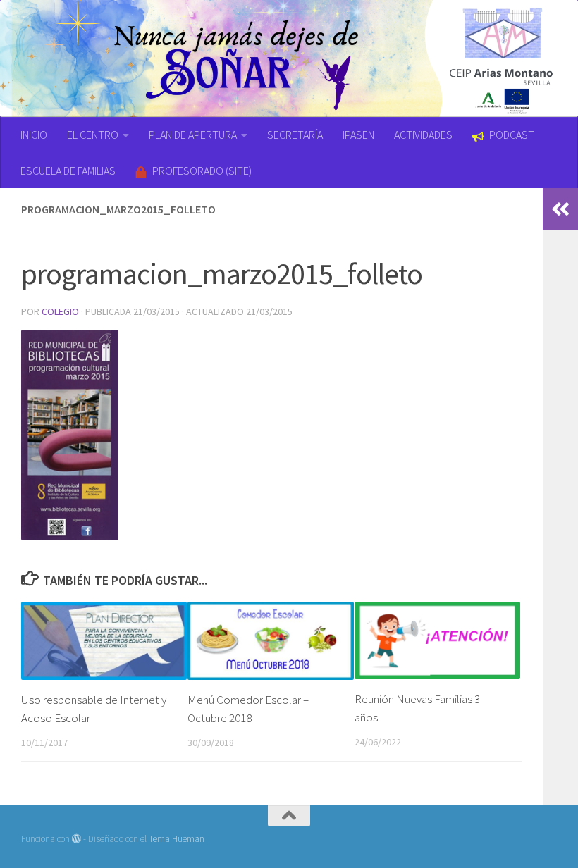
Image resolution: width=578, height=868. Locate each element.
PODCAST (511, 135)
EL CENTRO (92, 135)
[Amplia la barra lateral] (560, 209)
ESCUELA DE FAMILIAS (68, 170)
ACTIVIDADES (423, 135)
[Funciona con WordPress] (76, 838)
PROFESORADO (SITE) (202, 170)
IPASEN (358, 135)
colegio (60, 311)
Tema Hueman (176, 839)
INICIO (33, 135)
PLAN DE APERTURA (193, 135)
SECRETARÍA (295, 135)
